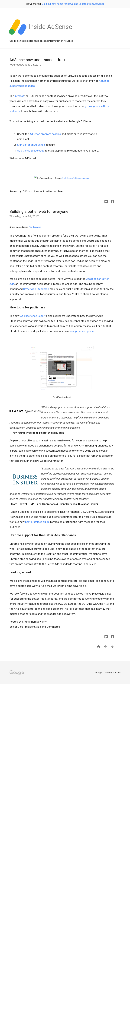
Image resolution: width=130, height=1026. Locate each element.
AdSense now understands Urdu (37, 60)
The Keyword (35, 227)
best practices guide (81, 331)
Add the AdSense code (30, 150)
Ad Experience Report (33, 315)
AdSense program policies (45, 134)
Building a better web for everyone (39, 211)
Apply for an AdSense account (75, 178)
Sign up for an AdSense (31, 144)
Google (99, 672)
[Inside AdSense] (50, 36)
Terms (117, 672)
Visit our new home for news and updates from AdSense (73, 3)
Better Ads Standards (36, 289)
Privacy (108, 672)
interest (19, 96)
